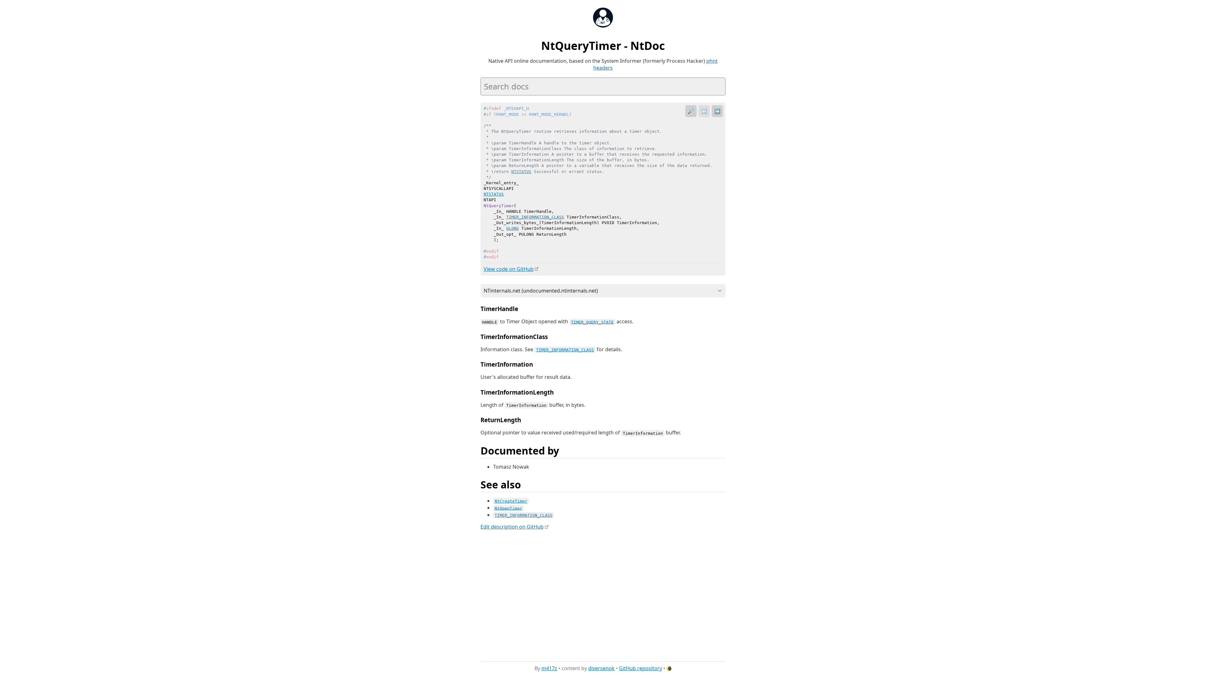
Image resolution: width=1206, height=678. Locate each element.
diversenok (601, 668)
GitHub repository (640, 668)
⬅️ (704, 111)
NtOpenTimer (508, 508)
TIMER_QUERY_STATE (592, 322)
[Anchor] (522, 308)
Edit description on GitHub (512, 526)
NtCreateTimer (511, 501)
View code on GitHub (509, 269)
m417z (549, 668)
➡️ (717, 111)
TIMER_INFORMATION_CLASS (565, 349)
